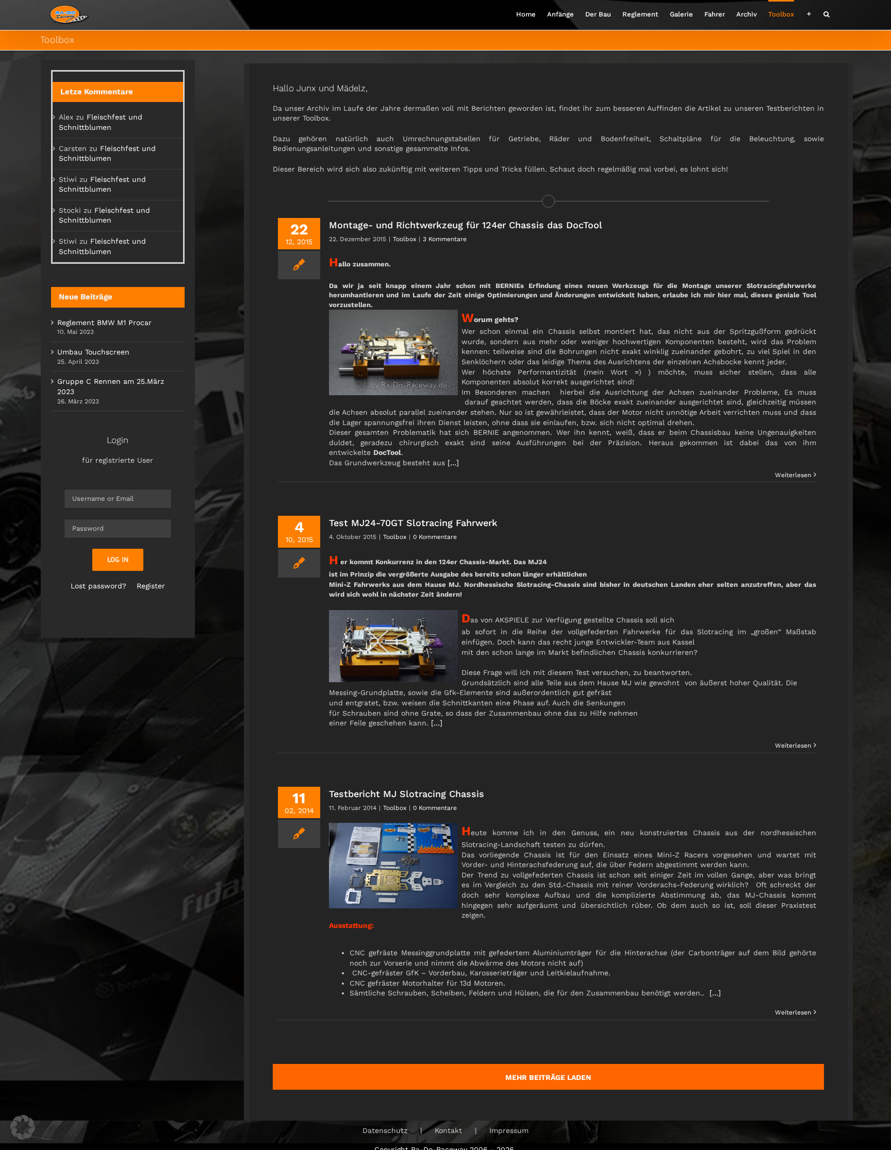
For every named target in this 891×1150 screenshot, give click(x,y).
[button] (826, 13)
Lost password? (98, 586)
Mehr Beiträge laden (548, 1077)
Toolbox (404, 239)
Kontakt (448, 1130)
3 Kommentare (445, 239)
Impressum (509, 1130)
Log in (117, 559)
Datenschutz (384, 1130)
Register (151, 586)
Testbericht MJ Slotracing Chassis (406, 793)
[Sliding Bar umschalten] (808, 13)
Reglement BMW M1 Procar (104, 322)
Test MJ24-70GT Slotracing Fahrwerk (413, 522)
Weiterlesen (793, 475)
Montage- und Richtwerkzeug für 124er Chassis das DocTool (465, 224)
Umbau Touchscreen (93, 352)
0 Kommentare (435, 536)
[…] (453, 463)
